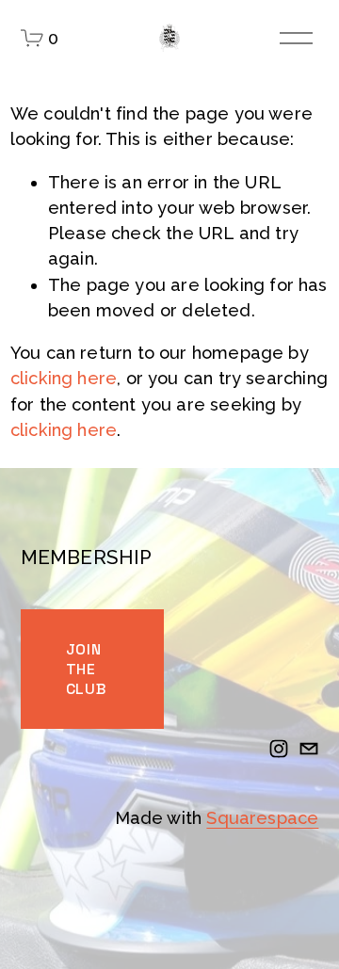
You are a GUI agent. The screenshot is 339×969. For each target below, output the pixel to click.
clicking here (63, 378)
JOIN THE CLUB (86, 669)
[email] (308, 748)
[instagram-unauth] (278, 748)
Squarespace (262, 818)
